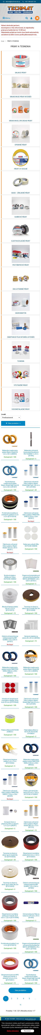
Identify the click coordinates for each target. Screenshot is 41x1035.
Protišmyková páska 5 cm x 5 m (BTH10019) (10, 944)
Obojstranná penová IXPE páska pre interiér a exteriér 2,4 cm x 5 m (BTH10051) (10, 977)
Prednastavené (7, 417)
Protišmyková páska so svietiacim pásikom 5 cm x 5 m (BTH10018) (10, 514)
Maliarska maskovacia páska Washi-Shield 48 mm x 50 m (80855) (31, 669)
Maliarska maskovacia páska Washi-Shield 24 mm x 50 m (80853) (10, 452)
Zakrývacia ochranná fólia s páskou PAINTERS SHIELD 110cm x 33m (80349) (10, 793)
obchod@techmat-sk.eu (13, 1)
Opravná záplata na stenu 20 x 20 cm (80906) (31, 637)
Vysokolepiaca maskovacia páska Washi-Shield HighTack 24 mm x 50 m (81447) (10, 484)
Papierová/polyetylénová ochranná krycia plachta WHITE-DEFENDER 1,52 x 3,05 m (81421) (31, 578)
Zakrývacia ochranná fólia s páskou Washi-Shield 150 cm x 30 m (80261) (10, 546)
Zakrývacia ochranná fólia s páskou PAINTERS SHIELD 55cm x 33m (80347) (31, 515)
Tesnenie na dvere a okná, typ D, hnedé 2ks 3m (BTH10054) (10, 855)
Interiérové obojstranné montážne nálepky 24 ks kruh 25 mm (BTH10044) (9, 700)
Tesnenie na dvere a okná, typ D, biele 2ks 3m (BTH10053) (10, 884)
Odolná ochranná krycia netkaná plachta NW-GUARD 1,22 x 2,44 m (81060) (31, 885)
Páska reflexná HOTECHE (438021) (10, 731)
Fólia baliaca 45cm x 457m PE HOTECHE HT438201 (31, 731)
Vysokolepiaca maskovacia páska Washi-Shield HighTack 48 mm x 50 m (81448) (31, 977)
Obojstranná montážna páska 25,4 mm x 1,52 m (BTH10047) (31, 855)
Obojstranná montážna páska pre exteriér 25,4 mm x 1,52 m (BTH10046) (10, 915)
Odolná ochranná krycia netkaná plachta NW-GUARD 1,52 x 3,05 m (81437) (10, 638)
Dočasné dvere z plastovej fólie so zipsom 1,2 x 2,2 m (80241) (9, 823)
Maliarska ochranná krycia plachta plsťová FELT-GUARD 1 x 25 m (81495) (31, 453)
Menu (7, 18)
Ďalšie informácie (13, 1031)
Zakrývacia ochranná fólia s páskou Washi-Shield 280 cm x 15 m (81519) (31, 824)
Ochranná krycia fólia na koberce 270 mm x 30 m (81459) (31, 915)
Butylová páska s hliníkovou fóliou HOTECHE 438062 (10, 577)
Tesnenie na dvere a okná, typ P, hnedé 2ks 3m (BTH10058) (31, 608)
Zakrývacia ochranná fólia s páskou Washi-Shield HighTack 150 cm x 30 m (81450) (31, 484)
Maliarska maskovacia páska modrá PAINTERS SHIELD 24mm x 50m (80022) (31, 762)
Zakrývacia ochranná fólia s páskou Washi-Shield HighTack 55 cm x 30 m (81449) (31, 701)
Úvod (2, 41)
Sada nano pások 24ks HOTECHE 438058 (31, 545)
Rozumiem (27, 1031)
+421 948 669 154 (30, 1)
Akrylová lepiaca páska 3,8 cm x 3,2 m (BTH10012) (10, 608)
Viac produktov (20, 990)
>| (20, 1005)
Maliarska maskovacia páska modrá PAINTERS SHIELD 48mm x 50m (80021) (10, 670)
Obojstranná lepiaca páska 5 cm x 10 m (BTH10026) (10, 761)
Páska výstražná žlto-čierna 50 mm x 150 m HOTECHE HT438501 (31, 792)
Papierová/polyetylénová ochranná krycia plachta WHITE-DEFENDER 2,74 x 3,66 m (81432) (31, 946)
